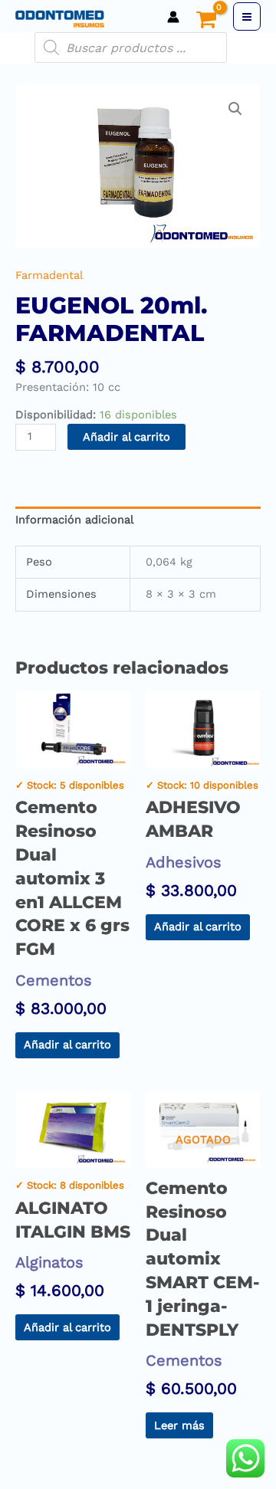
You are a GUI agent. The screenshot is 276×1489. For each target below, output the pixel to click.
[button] (235, 109)
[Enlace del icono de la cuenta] (173, 17)
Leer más (179, 1425)
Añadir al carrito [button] (67, 1044)
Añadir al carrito (126, 437)
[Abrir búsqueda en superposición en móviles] (130, 47)
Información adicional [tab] (74, 519)
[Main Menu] (247, 16)
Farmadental (49, 275)
